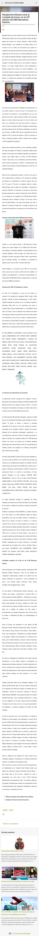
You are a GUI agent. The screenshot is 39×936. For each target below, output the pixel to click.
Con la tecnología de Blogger (20, 933)
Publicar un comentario (10, 824)
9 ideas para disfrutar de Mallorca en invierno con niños (17, 881)
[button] (3, 30)
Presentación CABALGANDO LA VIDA (12, 851)
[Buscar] (36, 3)
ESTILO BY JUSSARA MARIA (14, 3)
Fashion (5, 810)
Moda (11, 810)
